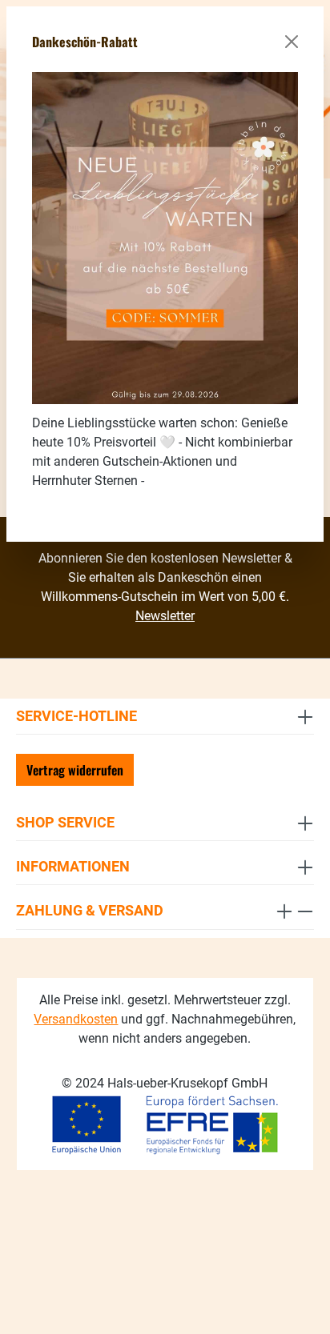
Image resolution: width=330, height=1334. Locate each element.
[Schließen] (291, 41)
